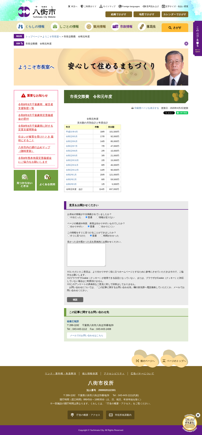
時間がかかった (111, 235)
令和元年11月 (72, 165)
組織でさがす (118, 14)
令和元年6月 (71, 141)
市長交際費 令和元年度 (39, 43)
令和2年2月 (71, 179)
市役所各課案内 (123, 415)
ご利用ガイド (90, 6)
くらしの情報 (35, 26)
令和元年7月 (71, 146)
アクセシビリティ (114, 373)
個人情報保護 (90, 373)
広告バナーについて (142, 373)
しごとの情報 (69, 26)
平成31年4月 (72, 131)
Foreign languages (131, 6)
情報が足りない (106, 217)
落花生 (151, 26)
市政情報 (126, 26)
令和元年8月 (71, 151)
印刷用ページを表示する (147, 108)
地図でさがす (147, 14)
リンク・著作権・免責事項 (60, 373)
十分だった (75, 217)
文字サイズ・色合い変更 (176, 6)
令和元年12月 (72, 170)
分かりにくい (107, 226)
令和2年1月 (71, 174)
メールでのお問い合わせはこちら (86, 335)
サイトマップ (109, 6)
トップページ (33, 36)
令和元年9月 (71, 155)
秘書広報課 (73, 321)
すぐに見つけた (78, 235)
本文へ (74, 6)
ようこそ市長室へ (51, 36)
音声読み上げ (152, 6)
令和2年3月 (71, 184)
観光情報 (99, 26)
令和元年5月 (71, 136)
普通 (90, 217)
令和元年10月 (72, 160)
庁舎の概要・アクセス (88, 415)
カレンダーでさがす (174, 14)
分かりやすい (76, 226)
